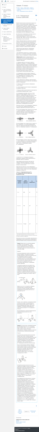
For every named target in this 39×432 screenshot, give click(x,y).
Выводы (17, 420)
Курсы (22, 7)
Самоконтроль (19, 423)
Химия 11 (31, 7)
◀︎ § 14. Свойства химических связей (20, 411)
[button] (36, 15)
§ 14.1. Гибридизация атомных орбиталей (24, 11)
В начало (18, 7)
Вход (37, 1)
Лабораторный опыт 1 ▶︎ (33, 412)
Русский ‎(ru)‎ (12, 1)
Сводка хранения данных (20, 430)
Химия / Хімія (26, 7)
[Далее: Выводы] (36, 19)
